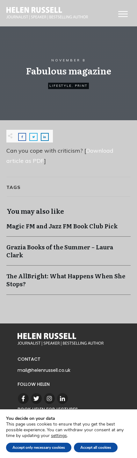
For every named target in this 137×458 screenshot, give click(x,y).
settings (59, 436)
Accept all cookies (95, 447)
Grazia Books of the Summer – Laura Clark (68, 254)
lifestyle (60, 86)
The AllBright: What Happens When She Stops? (68, 283)
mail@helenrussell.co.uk (44, 370)
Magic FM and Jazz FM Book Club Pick (68, 229)
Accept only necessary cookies (38, 447)
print (81, 86)
